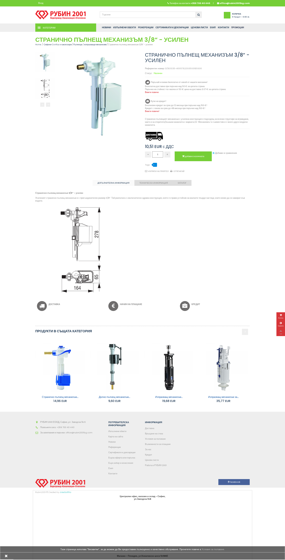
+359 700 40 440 (200, 3)
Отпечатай (179, 171)
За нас (148, 449)
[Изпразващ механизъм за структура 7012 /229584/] (223, 367)
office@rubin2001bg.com (235, 3)
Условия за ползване (155, 438)
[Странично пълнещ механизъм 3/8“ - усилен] (45, 62)
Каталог (182, 182)
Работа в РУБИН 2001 (156, 465)
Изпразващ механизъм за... (223, 397)
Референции (114, 447)
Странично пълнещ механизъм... (60, 397)
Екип (110, 468)
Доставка (149, 428)
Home (38, 44)
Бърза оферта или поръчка (121, 457)
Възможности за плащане (158, 444)
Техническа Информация (153, 182)
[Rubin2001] (60, 14)
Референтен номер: (154, 68)
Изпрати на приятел (158, 171)
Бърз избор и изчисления (120, 463)
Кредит (148, 454)
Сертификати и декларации (121, 452)
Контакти (112, 473)
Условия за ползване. (213, 549)
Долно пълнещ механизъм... (114, 397)
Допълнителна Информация (113, 182)
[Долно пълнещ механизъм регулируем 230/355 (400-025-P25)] (114, 367)
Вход (40, 3)
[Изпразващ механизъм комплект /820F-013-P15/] (169, 367)
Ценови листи (152, 460)
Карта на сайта (115, 436)
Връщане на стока (154, 433)
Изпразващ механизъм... (169, 397)
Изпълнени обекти (117, 431)
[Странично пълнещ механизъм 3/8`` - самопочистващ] (60, 367)
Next (48, 105)
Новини (112, 441)
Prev (42, 105)
